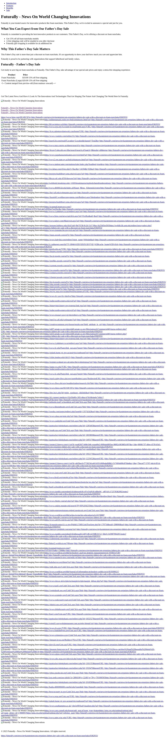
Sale (8, 10)
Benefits (9, 8)
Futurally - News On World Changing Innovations (22, 108)
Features (9, 5)
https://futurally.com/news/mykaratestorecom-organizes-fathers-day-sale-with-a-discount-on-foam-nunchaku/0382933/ (49, 736)
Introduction (11, 3)
